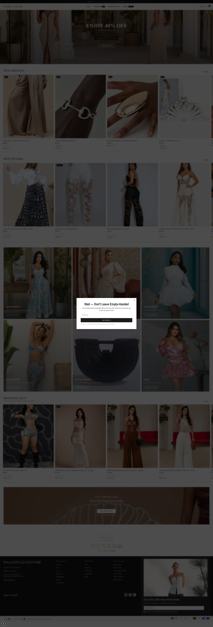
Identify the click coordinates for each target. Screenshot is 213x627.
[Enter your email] (106, 320)
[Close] (134, 300)
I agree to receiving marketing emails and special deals (98, 324)
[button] (3, 624)
